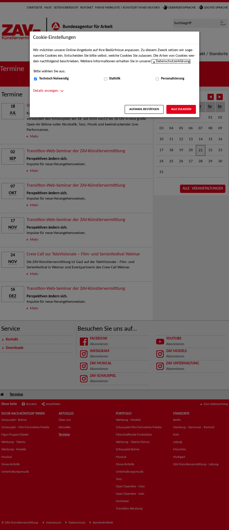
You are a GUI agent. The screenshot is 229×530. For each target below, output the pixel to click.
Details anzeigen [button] (45, 91)
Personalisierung (172, 78)
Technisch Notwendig (54, 78)
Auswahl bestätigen (144, 109)
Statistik (114, 78)
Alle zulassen (181, 109)
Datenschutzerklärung (173, 61)
